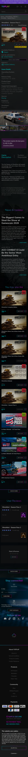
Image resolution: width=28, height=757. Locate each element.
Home (2, 16)
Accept (10, 592)
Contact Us (14, 696)
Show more (14, 491)
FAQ (14, 693)
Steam (6, 52)
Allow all (14, 748)
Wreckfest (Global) (8, 145)
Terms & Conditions (12, 592)
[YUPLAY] (5, 6)
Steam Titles (14, 679)
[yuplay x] (18, 618)
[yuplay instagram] (14, 618)
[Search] (25, 11)
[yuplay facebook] (23, 618)
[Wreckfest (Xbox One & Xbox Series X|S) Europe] (14, 322)
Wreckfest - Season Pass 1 (9, 405)
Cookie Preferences (14, 661)
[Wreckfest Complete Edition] (14, 298)
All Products (14, 670)
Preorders (14, 676)
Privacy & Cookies (14, 658)
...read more (23, 242)
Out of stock (20, 360)
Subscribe (7, 596)
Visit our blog (14, 610)
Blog (14, 688)
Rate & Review (22, 25)
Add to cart (18, 44)
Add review (14, 556)
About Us (14, 653)
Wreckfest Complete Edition (9, 307)
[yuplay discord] (5, 618)
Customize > (14, 753)
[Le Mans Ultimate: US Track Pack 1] (14, 445)
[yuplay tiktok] (9, 618)
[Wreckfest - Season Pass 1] (14, 396)
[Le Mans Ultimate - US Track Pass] (14, 420)
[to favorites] (23, 44)
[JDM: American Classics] (14, 469)
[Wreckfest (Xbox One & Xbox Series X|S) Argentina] (14, 347)
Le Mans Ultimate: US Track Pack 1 (11, 453)
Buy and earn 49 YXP (20, 46)
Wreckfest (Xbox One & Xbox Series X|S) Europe (12, 332)
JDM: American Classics (7, 478)
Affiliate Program (14, 691)
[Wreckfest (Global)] (14, 372)
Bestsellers (14, 673)
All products (8, 16)
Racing (15, 16)
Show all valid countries (14, 59)
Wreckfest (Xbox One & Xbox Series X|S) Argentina (12, 356)
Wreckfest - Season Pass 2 (11, 507)
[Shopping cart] (21, 6)
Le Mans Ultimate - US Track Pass (10, 429)
